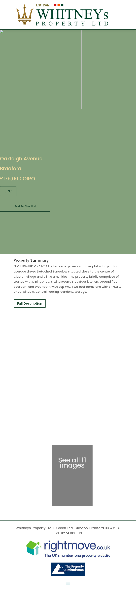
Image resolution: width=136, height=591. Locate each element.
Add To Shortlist (25, 206)
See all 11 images (72, 462)
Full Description (29, 303)
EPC (8, 191)
